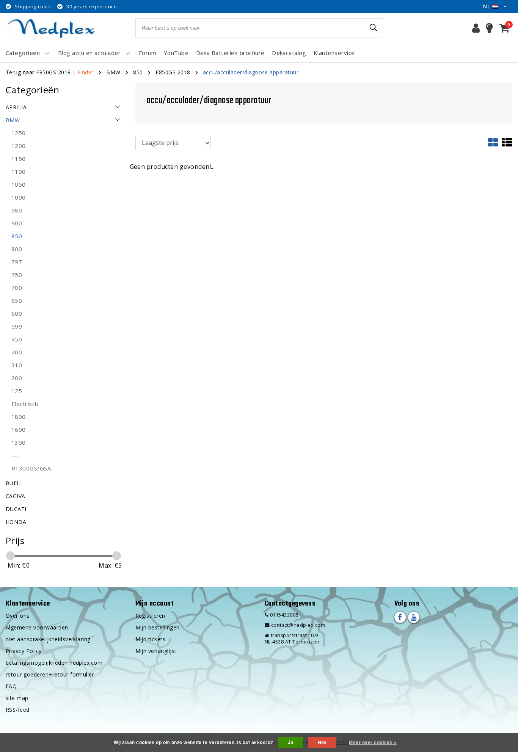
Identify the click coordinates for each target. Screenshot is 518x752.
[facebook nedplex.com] (400, 617)
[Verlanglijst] (489, 28)
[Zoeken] (373, 27)
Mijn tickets (150, 639)
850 (138, 72)
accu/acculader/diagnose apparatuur (250, 72)
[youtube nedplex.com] (413, 617)
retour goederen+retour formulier (50, 674)
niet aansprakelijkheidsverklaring (48, 639)
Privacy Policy (24, 650)
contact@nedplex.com (298, 625)
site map (17, 698)
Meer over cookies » (372, 742)
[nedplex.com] (53, 28)
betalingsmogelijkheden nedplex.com (54, 662)
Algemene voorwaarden (37, 627)
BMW (113, 72)
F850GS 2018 (172, 72)
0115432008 (283, 615)
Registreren (150, 615)
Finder (85, 72)
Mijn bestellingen (157, 627)
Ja (291, 742)
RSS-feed (18, 709)
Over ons (18, 615)
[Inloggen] (476, 28)
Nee (322, 742)
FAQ (11, 686)
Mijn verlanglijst (156, 650)
